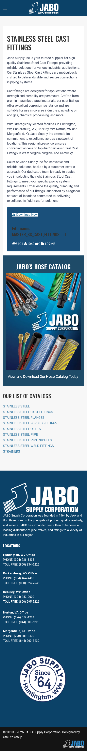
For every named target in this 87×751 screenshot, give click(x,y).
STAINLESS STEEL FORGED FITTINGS (30, 423)
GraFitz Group (12, 737)
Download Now (26, 215)
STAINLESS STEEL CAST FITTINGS (28, 412)
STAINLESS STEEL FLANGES (23, 418)
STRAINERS (11, 451)
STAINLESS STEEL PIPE (20, 434)
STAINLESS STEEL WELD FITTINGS (28, 446)
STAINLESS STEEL (16, 406)
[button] (5, 8)
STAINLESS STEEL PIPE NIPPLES (27, 440)
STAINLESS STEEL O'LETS (22, 429)
